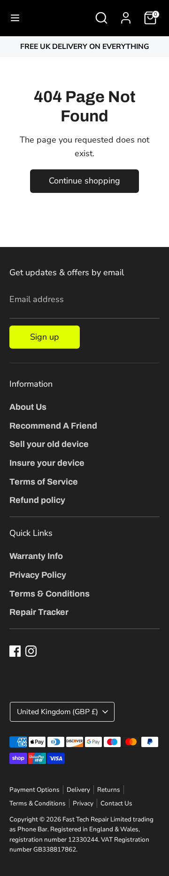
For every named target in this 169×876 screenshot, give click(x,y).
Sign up (44, 336)
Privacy (83, 803)
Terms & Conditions (49, 593)
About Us (27, 407)
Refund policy (37, 500)
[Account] (125, 15)
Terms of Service (43, 481)
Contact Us (116, 803)
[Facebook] (15, 651)
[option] (84, 46)
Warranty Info (36, 556)
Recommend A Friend (53, 425)
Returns (108, 789)
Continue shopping (84, 180)
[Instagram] (31, 651)
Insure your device (46, 463)
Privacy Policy (37, 575)
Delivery (78, 789)
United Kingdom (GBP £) (57, 712)
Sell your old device (49, 444)
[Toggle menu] (15, 18)
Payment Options (34, 789)
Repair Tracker (39, 612)
